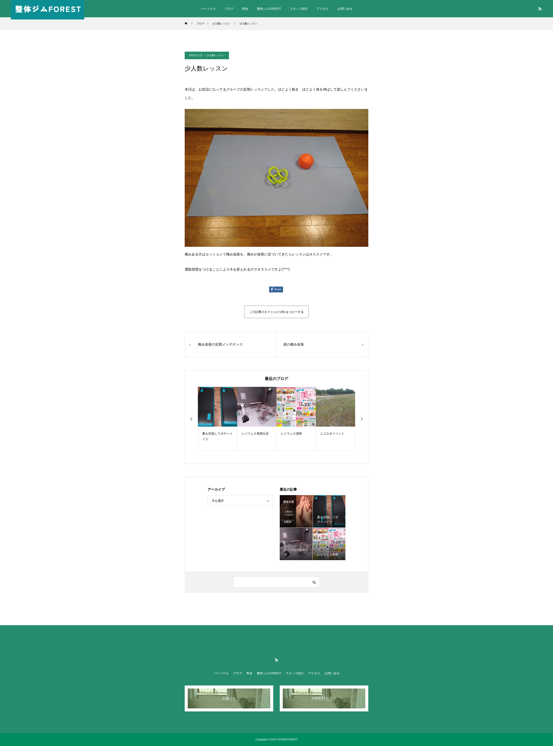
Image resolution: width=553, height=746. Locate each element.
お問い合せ (345, 8)
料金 (245, 8)
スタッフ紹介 (299, 8)
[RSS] (540, 8)
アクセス (323, 8)
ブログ (229, 8)
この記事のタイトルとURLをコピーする (276, 312)
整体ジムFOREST (269, 8)
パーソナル (208, 8)
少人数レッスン (216, 55)
